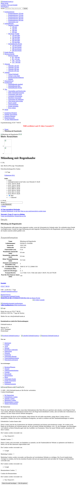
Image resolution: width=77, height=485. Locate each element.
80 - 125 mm (16, 59)
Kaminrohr (8, 355)
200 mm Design (17, 50)
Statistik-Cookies (10, 398)
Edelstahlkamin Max (14, 86)
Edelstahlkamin (9, 23)
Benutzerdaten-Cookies (11, 402)
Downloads (8, 374)
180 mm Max (16, 39)
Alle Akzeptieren (22, 483)
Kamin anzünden (13, 106)
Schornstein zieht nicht (15, 94)
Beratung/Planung (10, 367)
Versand (7, 369)
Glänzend (13, 197)
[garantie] (39, 300)
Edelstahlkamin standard (15, 84)
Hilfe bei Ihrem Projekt (33, 298)
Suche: (3, 8)
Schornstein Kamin (10, 379)
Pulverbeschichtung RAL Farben (10, 169)
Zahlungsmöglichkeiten (11, 370)
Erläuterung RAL (10, 175)
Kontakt (7, 344)
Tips (6, 89)
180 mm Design (17, 49)
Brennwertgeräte (9, 54)
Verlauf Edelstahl (13, 74)
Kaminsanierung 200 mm (15, 20)
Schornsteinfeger (13, 104)
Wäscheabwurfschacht (11, 360)
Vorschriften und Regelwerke (17, 91)
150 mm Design (17, 47)
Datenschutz (8, 351)
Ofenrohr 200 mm (13, 71)
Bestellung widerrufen (11, 349)
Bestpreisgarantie (10, 118)
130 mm (14, 27)
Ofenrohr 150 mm (13, 67)
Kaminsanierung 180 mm (15, 18)
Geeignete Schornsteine (15, 96)
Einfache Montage (10, 116)
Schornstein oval (13, 22)
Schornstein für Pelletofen (16, 99)
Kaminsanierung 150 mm (15, 15)
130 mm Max (16, 35)
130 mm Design (17, 45)
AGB (6, 346)
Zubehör (7, 72)
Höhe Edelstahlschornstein (16, 92)
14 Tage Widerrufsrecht (11, 119)
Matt (12, 195)
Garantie (7, 372)
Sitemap (7, 348)
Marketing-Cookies (10, 400)
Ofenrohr (7, 64)
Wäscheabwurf (9, 81)
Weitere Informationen (11, 403)
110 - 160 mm (16, 62)
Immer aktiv (17, 421)
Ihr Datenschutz (9, 395)
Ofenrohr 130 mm (13, 66)
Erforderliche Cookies (11, 397)
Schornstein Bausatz (11, 356)
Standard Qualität (13, 25)
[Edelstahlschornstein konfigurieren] (12, 303)
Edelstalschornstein (10, 384)
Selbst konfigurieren (20, 305)
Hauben (10, 79)
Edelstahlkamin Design (15, 44)
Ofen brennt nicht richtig (15, 101)
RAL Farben (12, 108)
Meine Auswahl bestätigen (9, 483)
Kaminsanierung (9, 12)
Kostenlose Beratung (11, 113)
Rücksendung (9, 375)
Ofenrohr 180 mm (13, 69)
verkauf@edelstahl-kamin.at (9, 291)
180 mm (14, 30)
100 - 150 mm (16, 60)
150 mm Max (16, 37)
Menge (3, 202)
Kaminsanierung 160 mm (15, 17)
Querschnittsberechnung (12, 358)
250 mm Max (16, 42)
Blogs (6, 377)
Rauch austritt (12, 103)
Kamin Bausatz (9, 52)
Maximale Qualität (13, 33)
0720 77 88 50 (5, 286)
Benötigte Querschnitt (14, 98)
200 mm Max (16, 40)
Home (6, 109)
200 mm (14, 32)
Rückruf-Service (6, 294)
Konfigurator (8, 82)
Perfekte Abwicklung (11, 114)
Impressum (8, 343)
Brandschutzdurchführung (16, 77)
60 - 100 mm (16, 57)
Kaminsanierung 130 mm (15, 13)
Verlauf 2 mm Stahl (14, 76)
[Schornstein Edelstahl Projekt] (10, 296)
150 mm (14, 28)
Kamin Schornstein (10, 380)
